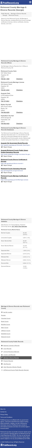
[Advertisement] (16, 41)
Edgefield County (5, 334)
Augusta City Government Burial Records (14, 143)
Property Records (8, 361)
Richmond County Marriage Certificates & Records (14, 177)
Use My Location (7, 312)
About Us (2, 409)
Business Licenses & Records (11, 345)
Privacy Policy (4, 414)
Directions (19, 79)
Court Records (7, 348)
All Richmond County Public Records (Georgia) (16, 370)
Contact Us (3, 412)
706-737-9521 (5, 101)
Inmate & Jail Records (9, 355)
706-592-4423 (5, 123)
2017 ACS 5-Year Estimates (19, 226)
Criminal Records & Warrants (11, 351)
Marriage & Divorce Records (11, 358)
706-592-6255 (5, 112)
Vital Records (7, 364)
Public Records (5, 13)
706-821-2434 (5, 90)
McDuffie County (5, 324)
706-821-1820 (5, 79)
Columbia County (5, 318)
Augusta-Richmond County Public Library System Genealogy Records (14, 151)
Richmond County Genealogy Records (13, 169)
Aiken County (4, 327)
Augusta (3, 315)
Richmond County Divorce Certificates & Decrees (14, 160)
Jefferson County (5, 330)
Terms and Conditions (6, 417)
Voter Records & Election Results (12, 367)
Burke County (4, 321)
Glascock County (5, 337)
